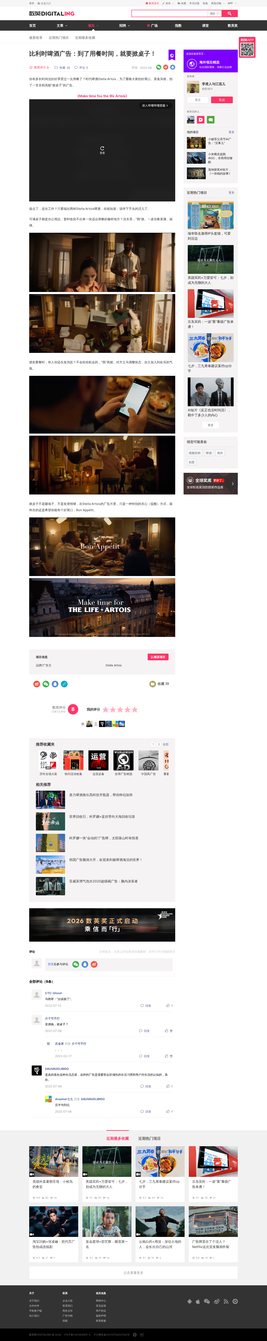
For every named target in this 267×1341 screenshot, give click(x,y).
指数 (178, 25)
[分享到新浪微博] (165, 67)
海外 (220, 453)
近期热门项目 (59, 37)
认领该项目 (158, 657)
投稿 (65, 1320)
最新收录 (36, 37)
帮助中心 (101, 1300)
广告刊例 (68, 1315)
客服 (205, 3)
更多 (231, 192)
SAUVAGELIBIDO (57, 1069)
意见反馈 (101, 1305)
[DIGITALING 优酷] (235, 1301)
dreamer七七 (64, 1099)
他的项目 (193, 132)
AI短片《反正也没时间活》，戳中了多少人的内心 (209, 412)
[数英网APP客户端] (247, 47)
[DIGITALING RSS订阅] (226, 1301)
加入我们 (34, 1315)
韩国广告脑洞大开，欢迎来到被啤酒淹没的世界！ (106, 860)
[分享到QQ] (172, 67)
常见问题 (194, 3)
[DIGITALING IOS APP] (198, 1301)
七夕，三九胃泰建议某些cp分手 (210, 368)
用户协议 (101, 1310)
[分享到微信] (158, 67)
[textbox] (169, 13)
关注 (198, 100)
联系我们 (68, 1305)
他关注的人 (193, 111)
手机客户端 (35, 1310)
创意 (192, 462)
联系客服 (101, 1320)
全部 (166, 744)
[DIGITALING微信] (207, 1301)
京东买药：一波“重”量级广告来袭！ (211, 324)
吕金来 (59, 1043)
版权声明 (101, 1315)
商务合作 (68, 1310)
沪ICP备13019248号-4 (77, 1334)
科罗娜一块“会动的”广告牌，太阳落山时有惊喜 (104, 838)
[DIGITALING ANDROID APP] (190, 1301)
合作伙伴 (34, 1305)
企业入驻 (68, 1300)
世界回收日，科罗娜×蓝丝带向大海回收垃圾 (102, 816)
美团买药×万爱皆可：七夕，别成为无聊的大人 (210, 280)
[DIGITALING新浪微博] (217, 1301)
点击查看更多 (133, 1273)
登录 (31, 3)
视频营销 (194, 453)
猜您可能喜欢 (197, 442)
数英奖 (233, 25)
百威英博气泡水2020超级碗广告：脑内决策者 (103, 881)
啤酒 (209, 453)
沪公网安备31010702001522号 (112, 1334)
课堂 (205, 25)
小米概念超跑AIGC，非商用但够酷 (220, 158)
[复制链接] (64, 684)
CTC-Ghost (53, 993)
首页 (32, 25)
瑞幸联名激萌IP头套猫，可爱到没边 (209, 235)
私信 (222, 100)
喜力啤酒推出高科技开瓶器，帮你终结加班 (101, 795)
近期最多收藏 (85, 37)
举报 (134, 67)
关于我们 (34, 1300)
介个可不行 (52, 1018)
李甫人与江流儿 (213, 84)
